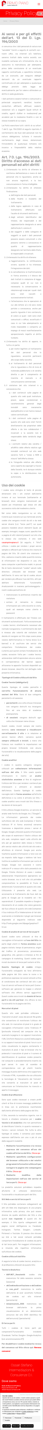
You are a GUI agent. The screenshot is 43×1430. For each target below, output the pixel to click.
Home (5, 21)
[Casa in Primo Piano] (15, 3)
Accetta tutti (6, 1426)
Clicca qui (36, 1153)
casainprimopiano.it (10, 542)
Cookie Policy (11, 1413)
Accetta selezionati (27, 1426)
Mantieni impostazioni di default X (30, 1394)
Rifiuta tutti (15, 1426)
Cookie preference (28, 1411)
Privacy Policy (21, 1413)
